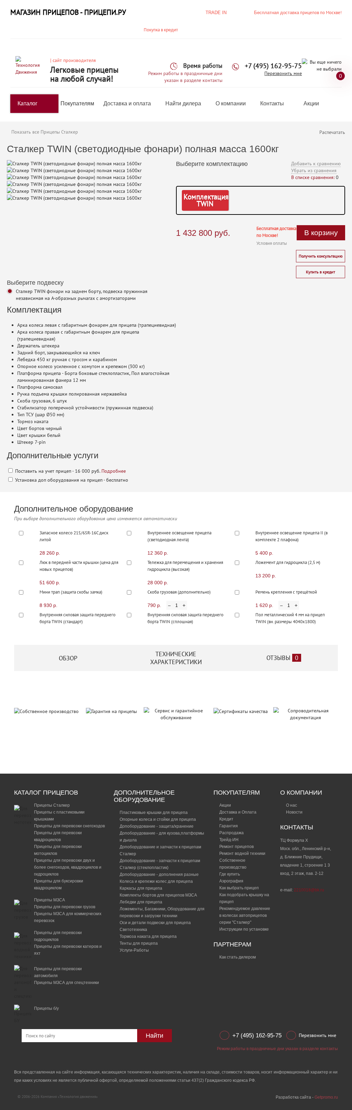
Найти (154, 1035)
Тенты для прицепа (139, 943)
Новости (294, 812)
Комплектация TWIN (206, 200)
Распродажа (231, 832)
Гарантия (228, 826)
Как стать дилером (237, 957)
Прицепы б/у (46, 1008)
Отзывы (282, 658)
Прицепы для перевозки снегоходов (69, 826)
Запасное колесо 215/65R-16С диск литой (74, 536)
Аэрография (231, 881)
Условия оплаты (271, 243)
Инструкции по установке (244, 929)
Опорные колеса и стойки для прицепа (158, 819)
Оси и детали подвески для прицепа (155, 922)
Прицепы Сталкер (52, 805)
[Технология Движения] (30, 65)
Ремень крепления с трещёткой (286, 592)
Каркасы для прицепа (141, 888)
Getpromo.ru (326, 1097)
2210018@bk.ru (309, 890)
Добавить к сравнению (316, 163)
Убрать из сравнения (314, 170)
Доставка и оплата (127, 103)
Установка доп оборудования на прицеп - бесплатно (71, 480)
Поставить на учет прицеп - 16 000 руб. (70, 471)
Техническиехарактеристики (176, 658)
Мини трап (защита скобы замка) (71, 592)
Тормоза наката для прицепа (148, 936)
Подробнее (113, 471)
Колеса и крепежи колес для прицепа (156, 881)
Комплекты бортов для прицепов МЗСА (158, 895)
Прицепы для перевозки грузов (64, 906)
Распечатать (332, 132)
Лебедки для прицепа (141, 902)
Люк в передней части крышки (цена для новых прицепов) (79, 565)
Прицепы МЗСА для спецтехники (66, 982)
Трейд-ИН (229, 839)
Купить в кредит (320, 271)
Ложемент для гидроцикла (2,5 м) (287, 562)
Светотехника (133, 929)
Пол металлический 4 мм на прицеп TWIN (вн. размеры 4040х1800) (290, 618)
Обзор (68, 658)
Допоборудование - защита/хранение (157, 826)
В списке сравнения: (312, 177)
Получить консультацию (321, 256)
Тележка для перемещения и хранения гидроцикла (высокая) (185, 565)
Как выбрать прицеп (239, 888)
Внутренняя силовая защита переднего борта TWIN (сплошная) (185, 618)
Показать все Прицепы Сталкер (44, 132)
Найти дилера (183, 103)
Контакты (272, 103)
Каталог (27, 103)
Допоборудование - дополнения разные (159, 874)
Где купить (229, 874)
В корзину (321, 233)
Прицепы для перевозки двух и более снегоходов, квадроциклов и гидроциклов (67, 867)
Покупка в (161, 30)
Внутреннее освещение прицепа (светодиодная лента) (179, 536)
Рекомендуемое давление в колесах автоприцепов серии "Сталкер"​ (244, 915)
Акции (311, 103)
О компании (231, 103)
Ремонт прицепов (236, 846)
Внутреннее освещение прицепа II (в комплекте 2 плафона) (291, 536)
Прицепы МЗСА (49, 900)
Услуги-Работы (134, 950)
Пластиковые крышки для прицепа (154, 812)
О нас (291, 805)
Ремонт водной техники (242, 853)
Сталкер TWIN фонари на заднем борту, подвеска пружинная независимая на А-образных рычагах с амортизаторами (81, 294)
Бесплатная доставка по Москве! (276, 232)
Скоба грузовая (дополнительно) (179, 592)
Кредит (226, 819)
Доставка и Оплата (237, 812)
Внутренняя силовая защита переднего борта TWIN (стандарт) (78, 618)
